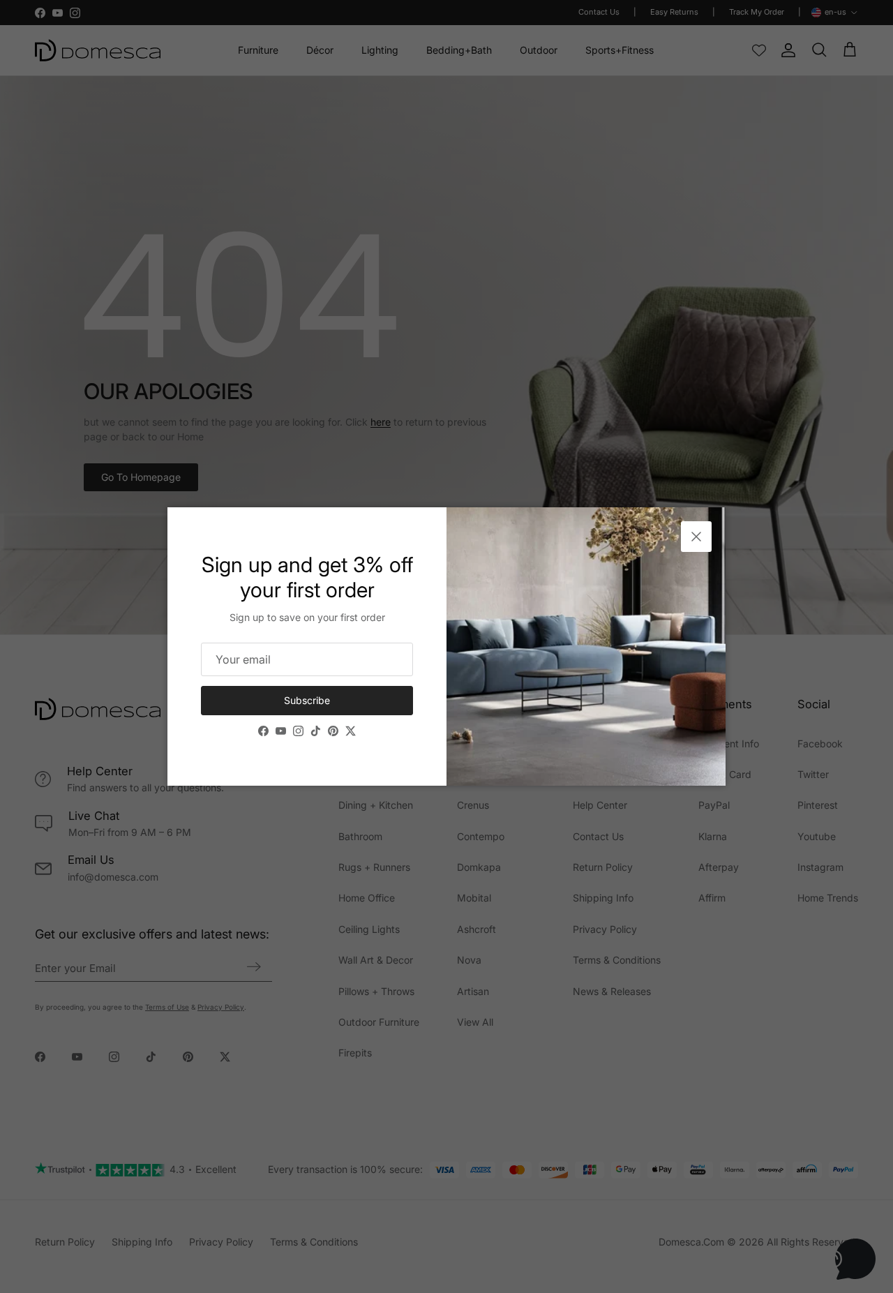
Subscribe (307, 700)
